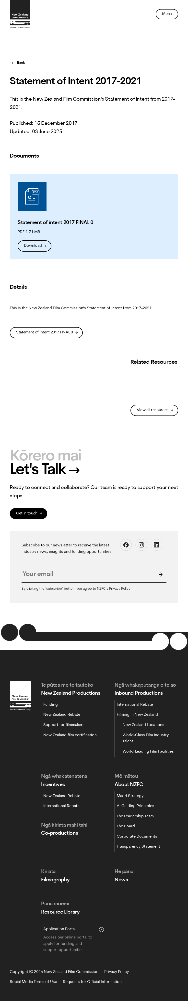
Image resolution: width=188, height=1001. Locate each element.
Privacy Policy (119, 589)
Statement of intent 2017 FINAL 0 (44, 332)
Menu (167, 14)
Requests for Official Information (92, 982)
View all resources (152, 410)
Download (33, 246)
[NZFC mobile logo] (20, 14)
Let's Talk (45, 470)
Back (21, 63)
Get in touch (26, 513)
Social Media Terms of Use (33, 982)
